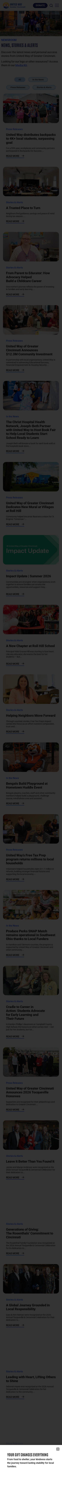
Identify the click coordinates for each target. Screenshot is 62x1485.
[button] (58, 1449)
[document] (31, 742)
